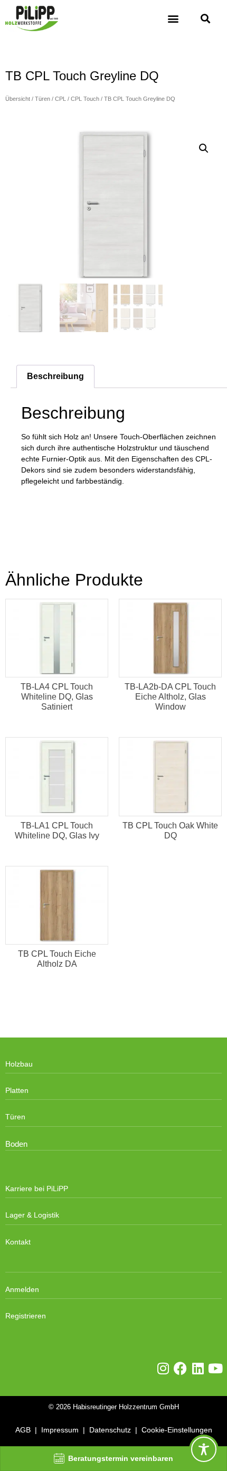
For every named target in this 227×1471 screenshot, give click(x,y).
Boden (16, 1144)
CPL (60, 99)
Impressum (60, 1430)
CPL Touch (85, 99)
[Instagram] (162, 1368)
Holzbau (19, 1064)
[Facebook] (180, 1368)
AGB (23, 1430)
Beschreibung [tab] (55, 376)
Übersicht (17, 99)
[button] (173, 18)
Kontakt (18, 1242)
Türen (42, 99)
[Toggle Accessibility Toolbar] (203, 1449)
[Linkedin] (197, 1368)
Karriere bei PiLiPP (36, 1188)
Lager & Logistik (32, 1215)
